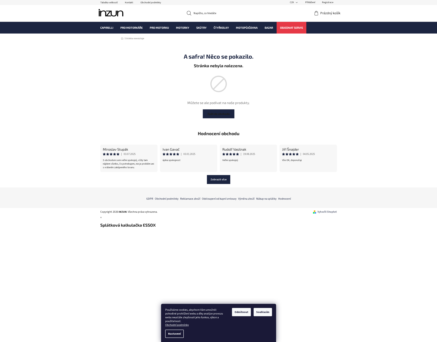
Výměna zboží (246, 199)
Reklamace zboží (190, 199)
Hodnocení (284, 199)
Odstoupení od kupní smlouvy (219, 199)
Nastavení (174, 334)
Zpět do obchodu (218, 113)
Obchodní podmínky (177, 325)
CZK (292, 2)
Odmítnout (241, 312)
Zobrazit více (219, 179)
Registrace (327, 2)
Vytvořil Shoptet (327, 212)
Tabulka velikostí (109, 2)
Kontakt (129, 2)
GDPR (149, 199)
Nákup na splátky (266, 199)
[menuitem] (107, 28)
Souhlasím (262, 312)
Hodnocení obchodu (218, 133)
